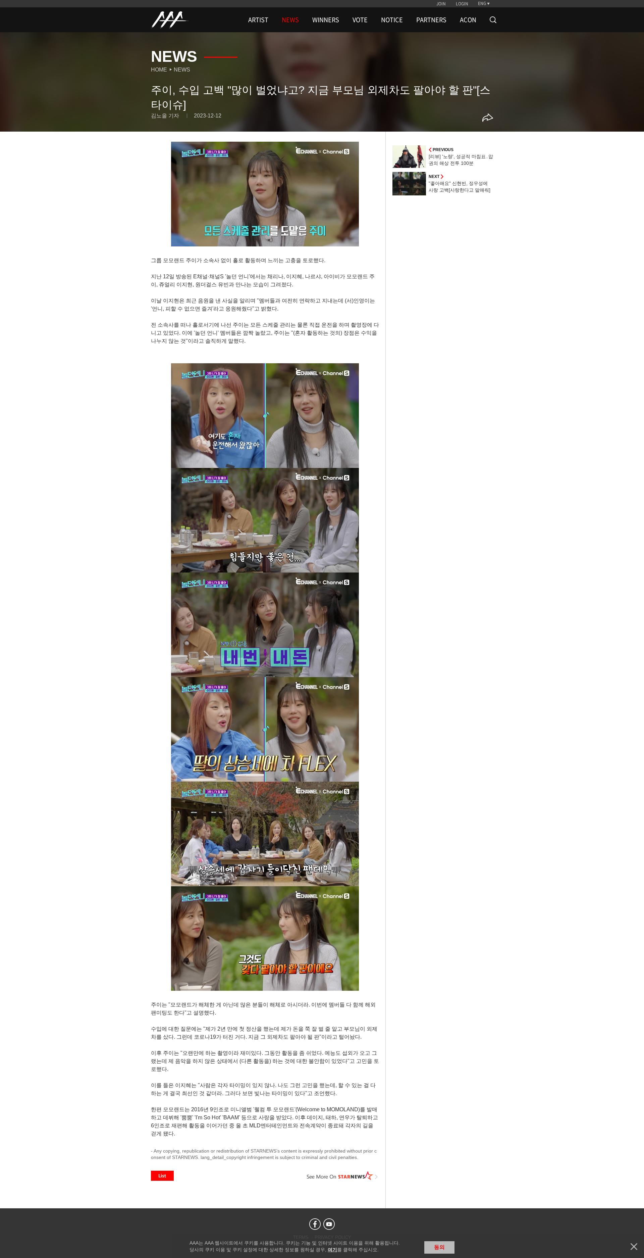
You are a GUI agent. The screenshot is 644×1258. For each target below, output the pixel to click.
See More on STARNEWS (342, 1176)
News (182, 70)
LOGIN (462, 4)
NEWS (290, 20)
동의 (439, 1247)
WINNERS (325, 20)
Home (159, 70)
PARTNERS (431, 20)
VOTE (360, 20)
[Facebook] (315, 1224)
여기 (332, 1249)
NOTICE (392, 20)
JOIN (441, 4)
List (162, 1176)
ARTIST (258, 20)
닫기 (634, 1246)
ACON (468, 20)
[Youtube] (329, 1224)
